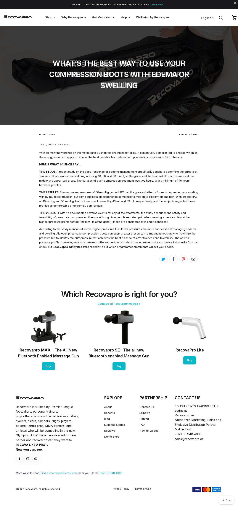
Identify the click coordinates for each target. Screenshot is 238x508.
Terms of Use (143, 488)
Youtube (36, 458)
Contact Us (146, 407)
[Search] (221, 17)
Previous (184, 134)
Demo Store (112, 436)
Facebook (19, 458)
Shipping (144, 413)
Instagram (27, 458)
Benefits (109, 413)
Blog (107, 419)
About (108, 407)
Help (124, 17)
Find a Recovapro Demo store (59, 473)
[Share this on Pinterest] (183, 259)
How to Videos (148, 430)
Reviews (109, 430)
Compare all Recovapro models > (119, 303)
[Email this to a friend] (193, 259)
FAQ (142, 424)
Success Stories (114, 424)
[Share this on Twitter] (163, 259)
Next (196, 134)
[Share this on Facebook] (173, 259)
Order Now (156, 4)
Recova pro (30, 397)
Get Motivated (101, 17)
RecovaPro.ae (18, 17)
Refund (144, 419)
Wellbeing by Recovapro (152, 17)
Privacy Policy (120, 488)
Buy (48, 366)
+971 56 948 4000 (110, 473)
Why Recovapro (72, 17)
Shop (48, 17)
